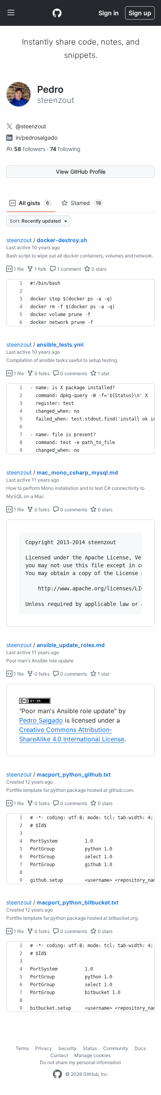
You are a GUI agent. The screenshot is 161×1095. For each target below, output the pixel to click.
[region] (80, 302)
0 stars (98, 269)
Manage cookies (92, 1055)
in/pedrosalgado (36, 137)
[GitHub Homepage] (57, 1074)
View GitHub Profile (81, 171)
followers (30, 149)
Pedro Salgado (41, 720)
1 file (18, 269)
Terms (22, 1048)
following (65, 149)
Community (115, 1048)
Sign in (108, 13)
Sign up (140, 13)
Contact (59, 1055)
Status (90, 1048)
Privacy (43, 1048)
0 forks (41, 373)
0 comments (73, 373)
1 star (103, 373)
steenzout (19, 240)
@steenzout (31, 126)
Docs (140, 1048)
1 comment (68, 269)
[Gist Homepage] (57, 13)
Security (67, 1048)
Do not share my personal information (80, 1062)
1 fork (40, 269)
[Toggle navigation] (11, 13)
